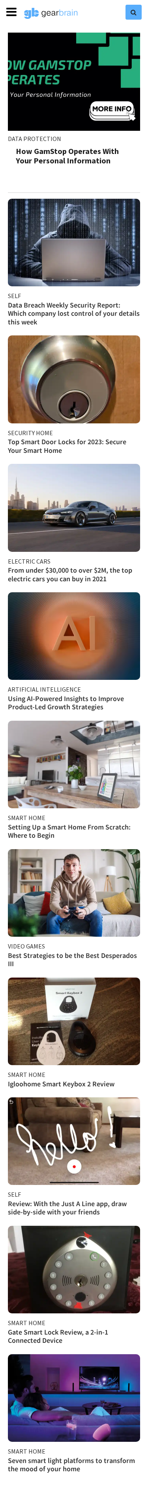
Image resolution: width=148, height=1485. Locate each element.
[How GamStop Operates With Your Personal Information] (74, 82)
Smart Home (26, 818)
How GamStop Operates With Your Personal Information (67, 155)
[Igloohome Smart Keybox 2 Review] (74, 1021)
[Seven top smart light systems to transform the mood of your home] (74, 1398)
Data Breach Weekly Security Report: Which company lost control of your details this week (74, 313)
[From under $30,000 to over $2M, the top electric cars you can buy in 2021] (74, 507)
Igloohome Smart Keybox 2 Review (61, 1083)
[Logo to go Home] (51, 13)
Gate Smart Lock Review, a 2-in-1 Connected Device (58, 1336)
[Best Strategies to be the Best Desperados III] (74, 893)
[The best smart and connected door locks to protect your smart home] (74, 379)
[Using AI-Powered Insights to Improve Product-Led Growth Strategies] (74, 636)
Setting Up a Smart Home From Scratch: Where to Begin (69, 831)
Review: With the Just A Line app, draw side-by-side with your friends (67, 1208)
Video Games (26, 946)
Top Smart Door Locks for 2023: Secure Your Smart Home (67, 446)
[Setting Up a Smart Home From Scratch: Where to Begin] (74, 764)
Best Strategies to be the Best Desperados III (72, 960)
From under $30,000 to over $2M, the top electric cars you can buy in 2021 (70, 574)
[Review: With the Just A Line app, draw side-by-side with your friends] (74, 1141)
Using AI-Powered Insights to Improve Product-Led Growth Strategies (66, 703)
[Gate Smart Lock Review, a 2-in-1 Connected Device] (74, 1269)
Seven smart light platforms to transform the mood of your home (71, 1465)
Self (14, 296)
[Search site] (134, 12)
